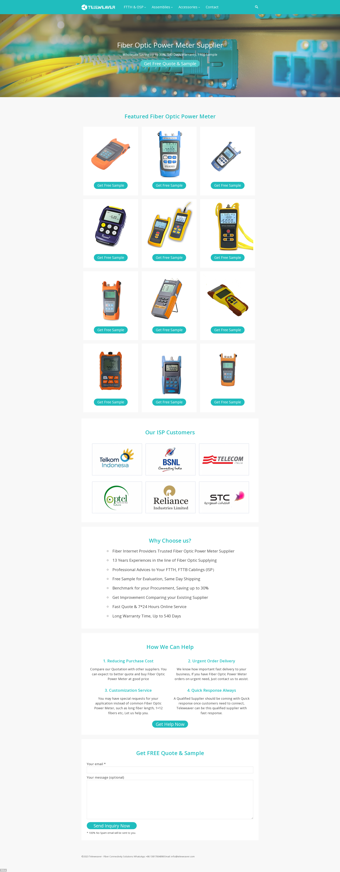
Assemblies (161, 7)
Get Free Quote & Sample (170, 64)
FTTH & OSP (133, 7)
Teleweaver (95, 856)
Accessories (187, 7)
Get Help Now (170, 724)
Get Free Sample (110, 185)
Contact (212, 7)
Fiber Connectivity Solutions (118, 856)
